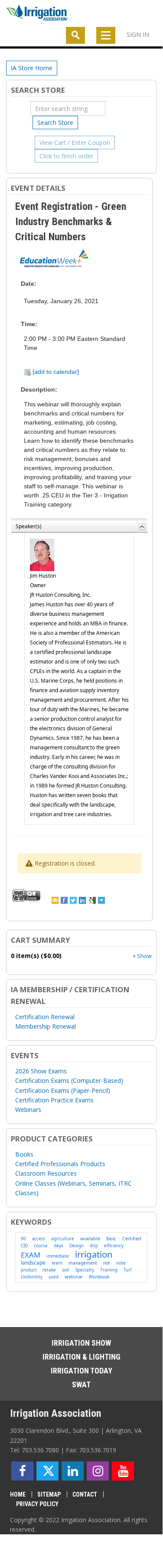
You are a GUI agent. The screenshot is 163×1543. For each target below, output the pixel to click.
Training (108, 1270)
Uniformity (31, 1277)
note (121, 1263)
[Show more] (102, 900)
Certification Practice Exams (54, 1100)
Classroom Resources (46, 1173)
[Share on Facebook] (65, 900)
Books (24, 1154)
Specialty (84, 1270)
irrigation (94, 1254)
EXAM (30, 1255)
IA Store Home (31, 68)
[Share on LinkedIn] (83, 900)
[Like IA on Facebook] (22, 1471)
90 (23, 1239)
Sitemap (49, 1494)
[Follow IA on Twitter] (47, 1471)
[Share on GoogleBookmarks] (93, 900)
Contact (84, 1494)
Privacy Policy (37, 1504)
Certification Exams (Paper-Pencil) (62, 1090)
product (28, 1270)
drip (94, 1246)
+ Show (142, 956)
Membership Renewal (45, 1026)
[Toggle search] (75, 35)
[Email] (56, 900)
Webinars (28, 1109)
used (54, 1277)
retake (49, 1270)
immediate (57, 1256)
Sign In (138, 34)
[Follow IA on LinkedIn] (73, 1471)
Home (18, 1494)
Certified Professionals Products (60, 1164)
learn (57, 1263)
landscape (33, 1262)
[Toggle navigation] (105, 35)
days (58, 1245)
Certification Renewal (45, 1017)
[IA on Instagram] (98, 1471)
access (38, 1239)
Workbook (99, 1277)
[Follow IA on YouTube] (123, 1471)
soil (65, 1270)
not (106, 1263)
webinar (74, 1276)
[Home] (37, 14)
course (41, 1246)
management (82, 1263)
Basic (111, 1239)
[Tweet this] (74, 900)
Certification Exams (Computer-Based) (69, 1080)
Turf (127, 1270)
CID (24, 1245)
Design (76, 1245)
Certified (131, 1238)
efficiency (114, 1246)
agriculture (62, 1239)
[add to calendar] (55, 371)
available (90, 1238)
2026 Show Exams (41, 1071)
